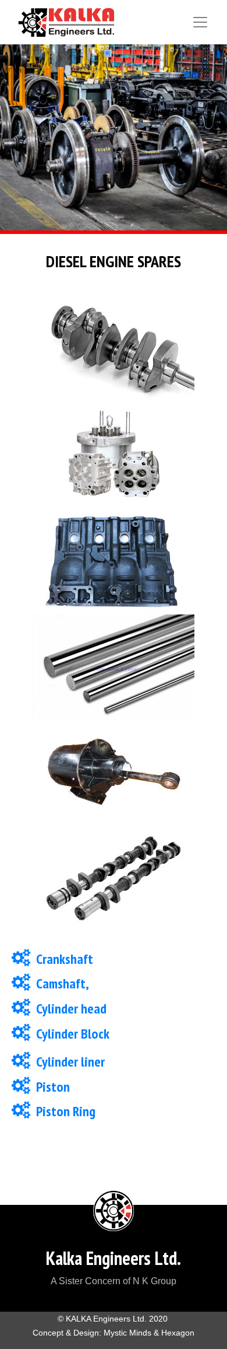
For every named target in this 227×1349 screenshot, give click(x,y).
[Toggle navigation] (200, 22)
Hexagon (177, 1332)
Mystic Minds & (132, 1332)
